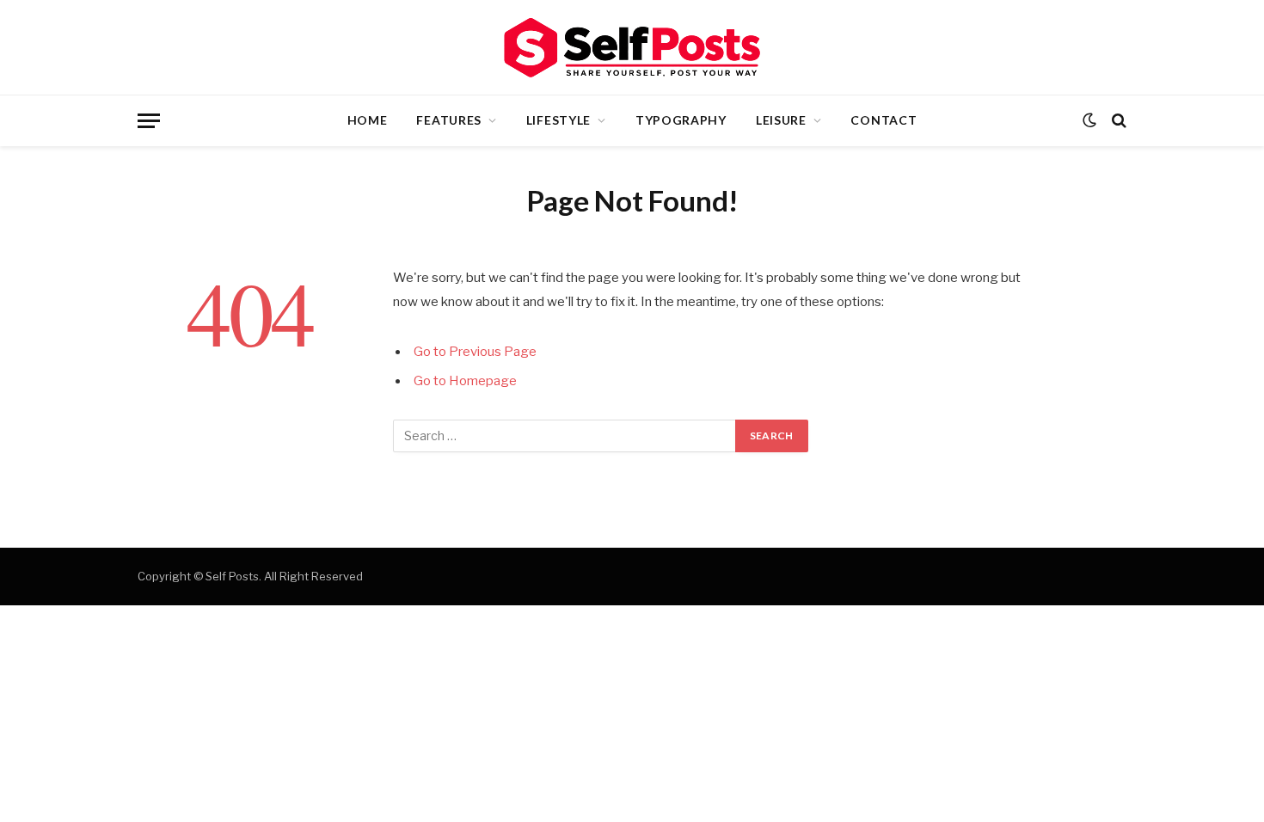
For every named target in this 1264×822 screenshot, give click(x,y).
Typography (681, 120)
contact (883, 120)
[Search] (1117, 120)
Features (449, 120)
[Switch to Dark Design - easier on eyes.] (1089, 120)
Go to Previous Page (475, 351)
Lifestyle (558, 120)
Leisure (781, 120)
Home (367, 120)
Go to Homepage (465, 381)
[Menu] (149, 120)
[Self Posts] (632, 48)
